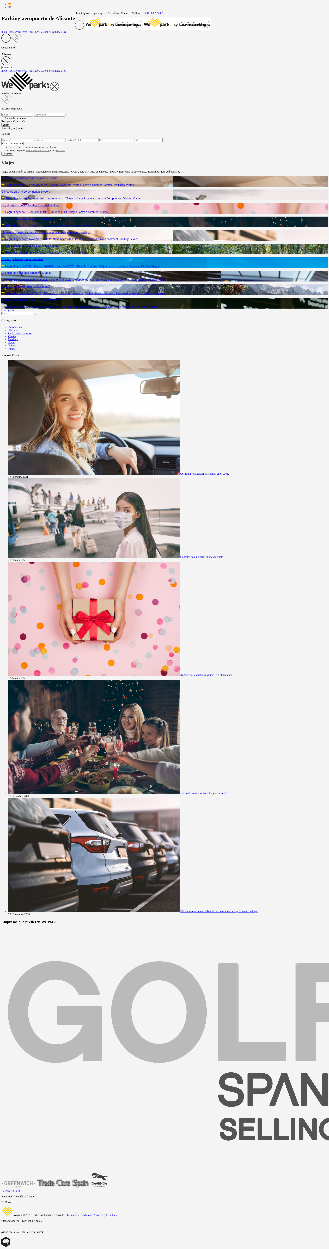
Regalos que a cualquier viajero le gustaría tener (30, 205)
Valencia (77, 293)
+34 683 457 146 (10, 1190)
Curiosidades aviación (20, 333)
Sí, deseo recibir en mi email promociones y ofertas (30, 147)
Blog (63, 31)
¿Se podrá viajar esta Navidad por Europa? (27, 219)
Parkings (65, 185)
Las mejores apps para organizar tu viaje (26, 273)
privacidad (60, 150)
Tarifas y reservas (17, 31)
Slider (11, 342)
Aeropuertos (55, 198)
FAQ (37, 31)
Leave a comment (92, 185)
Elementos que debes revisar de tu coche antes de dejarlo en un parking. (45, 232)
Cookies (112, 1215)
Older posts (7, 310)
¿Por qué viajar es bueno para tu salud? (25, 286)
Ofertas (54, 185)
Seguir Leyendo (15, 185)
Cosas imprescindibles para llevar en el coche (29, 178)
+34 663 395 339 (153, 13)
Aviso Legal (100, 1215)
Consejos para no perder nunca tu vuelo (25, 191)
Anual (31, 31)
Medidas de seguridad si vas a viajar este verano (31, 300)
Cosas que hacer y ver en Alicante (22, 259)
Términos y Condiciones (80, 1215)
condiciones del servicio (38, 150)
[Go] (35, 314)
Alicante (81, 266)
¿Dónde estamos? (50, 31)
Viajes (77, 185)
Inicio (4, 31)
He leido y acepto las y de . (36, 150)
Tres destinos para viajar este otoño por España (30, 246)
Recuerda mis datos (15, 118)
